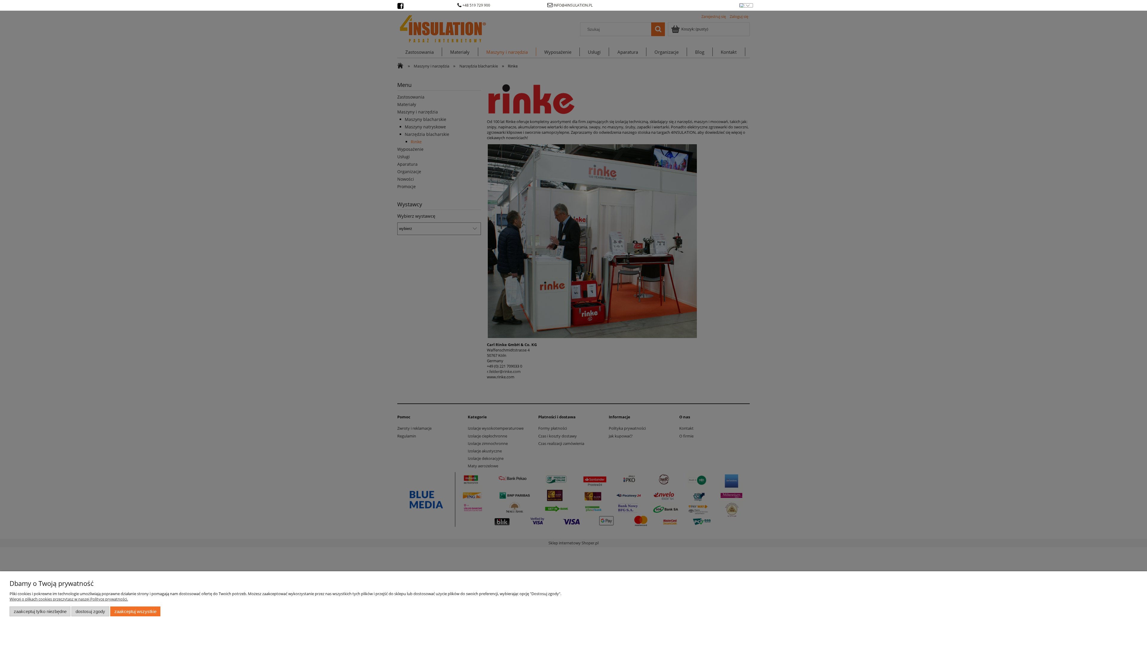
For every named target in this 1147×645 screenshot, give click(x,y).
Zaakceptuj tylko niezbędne (40, 611)
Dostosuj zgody (90, 611)
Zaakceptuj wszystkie (135, 611)
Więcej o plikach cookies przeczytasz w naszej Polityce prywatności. (69, 599)
